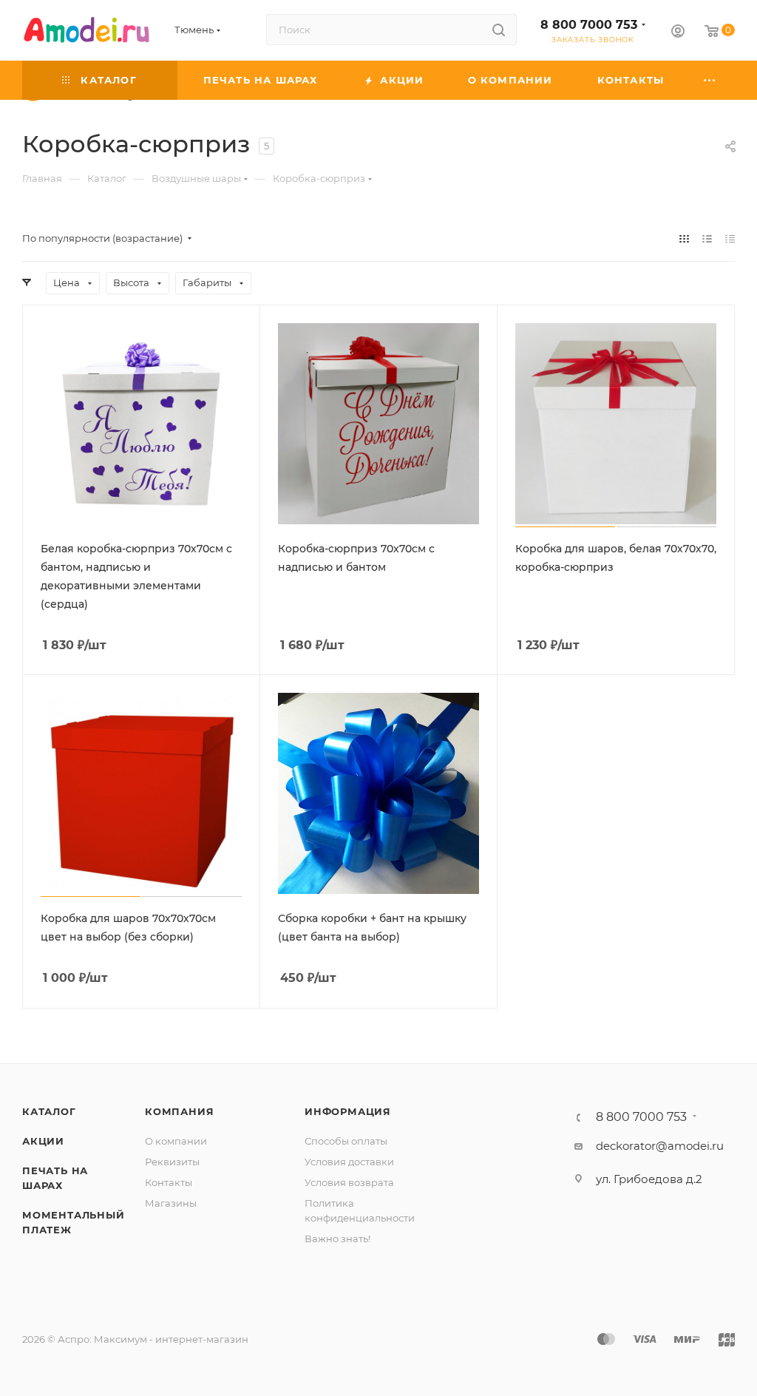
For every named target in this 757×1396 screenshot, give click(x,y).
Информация (348, 1111)
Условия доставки (349, 1162)
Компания (179, 1111)
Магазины (171, 1203)
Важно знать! (337, 1238)
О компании (176, 1141)
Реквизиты (172, 1162)
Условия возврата (349, 1182)
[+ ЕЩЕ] (710, 80)
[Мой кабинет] (678, 33)
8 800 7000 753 (588, 25)
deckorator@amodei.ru (660, 1146)
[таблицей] (730, 238)
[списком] (707, 238)
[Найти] (499, 29)
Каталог (49, 1111)
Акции (43, 1141)
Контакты (168, 1182)
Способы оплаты (346, 1141)
